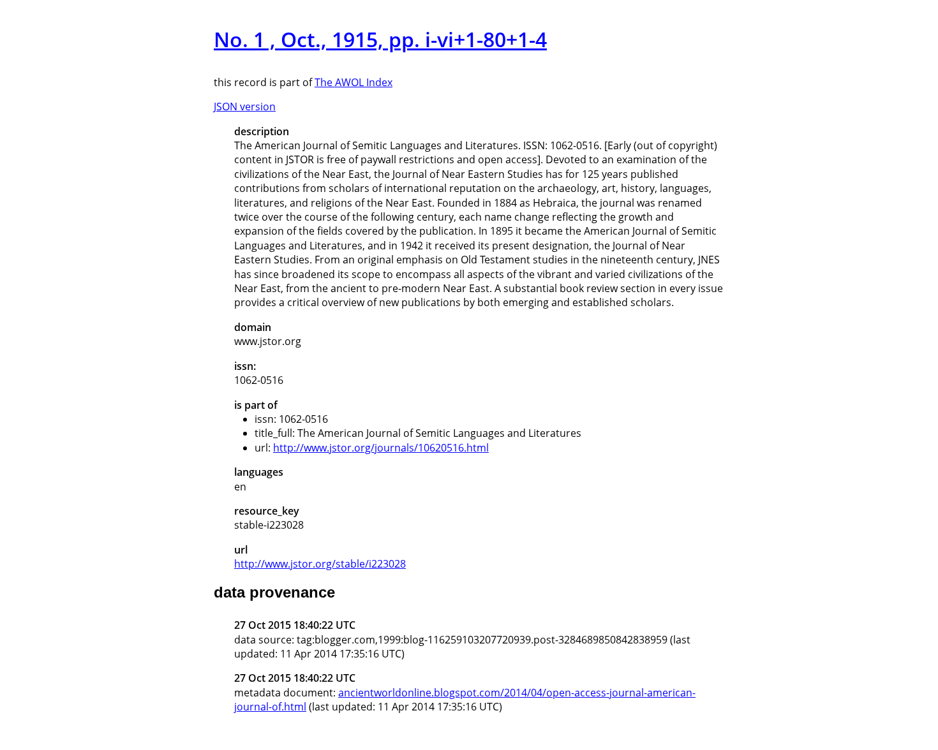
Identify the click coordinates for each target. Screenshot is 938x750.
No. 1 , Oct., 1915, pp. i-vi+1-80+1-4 (380, 39)
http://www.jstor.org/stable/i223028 (320, 564)
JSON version (245, 106)
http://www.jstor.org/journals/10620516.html (381, 448)
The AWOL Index (353, 82)
